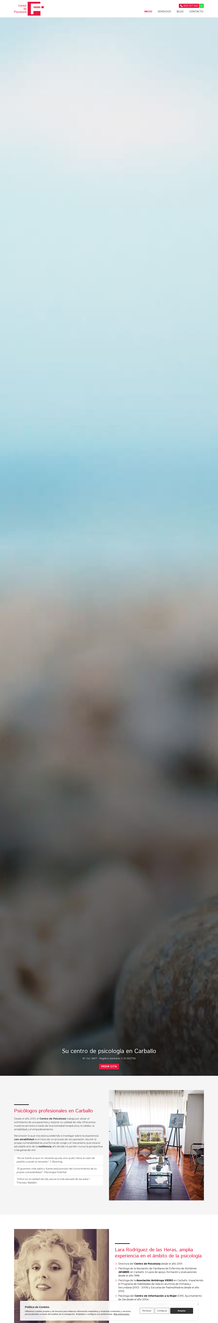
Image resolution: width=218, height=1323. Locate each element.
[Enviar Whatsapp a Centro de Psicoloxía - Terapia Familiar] (202, 6)
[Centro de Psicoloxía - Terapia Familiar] (29, 9)
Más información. (122, 1314)
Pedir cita (109, 1066)
